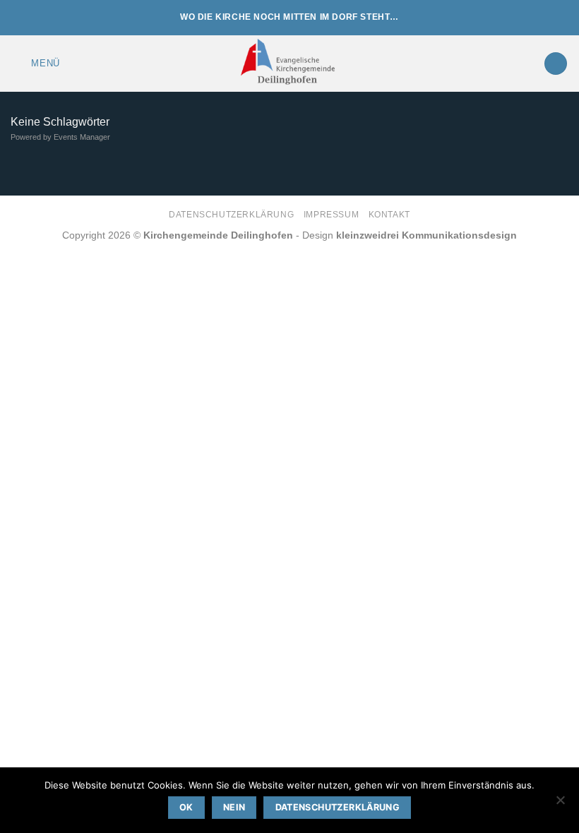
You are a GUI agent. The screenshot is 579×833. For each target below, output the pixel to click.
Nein (234, 807)
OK (186, 807)
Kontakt (389, 215)
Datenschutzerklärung (231, 215)
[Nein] (559, 804)
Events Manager (82, 137)
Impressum (331, 215)
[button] (35, 63)
